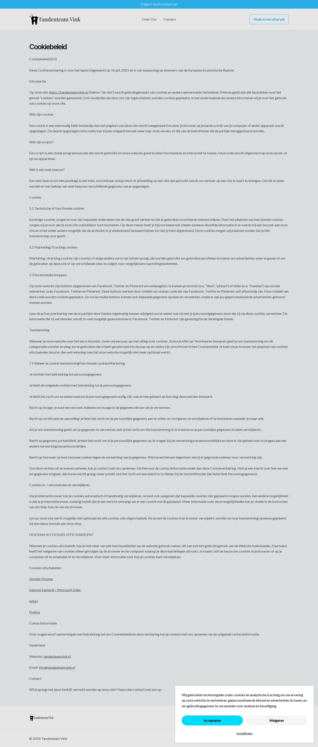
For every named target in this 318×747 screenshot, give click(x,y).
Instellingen (244, 733)
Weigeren (276, 720)
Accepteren (212, 720)
